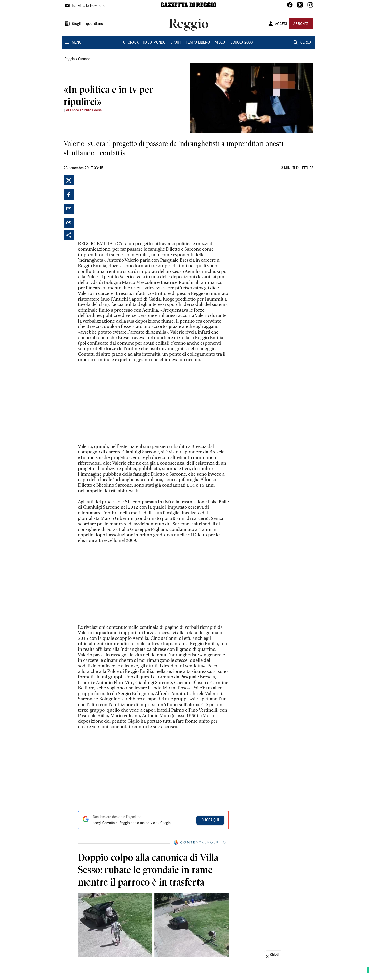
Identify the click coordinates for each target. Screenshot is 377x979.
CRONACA (131, 43)
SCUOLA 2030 (241, 43)
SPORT (175, 43)
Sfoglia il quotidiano (87, 24)
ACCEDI (281, 24)
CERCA (305, 43)
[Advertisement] (116, 207)
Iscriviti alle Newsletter (89, 6)
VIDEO (220, 43)
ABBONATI (301, 24)
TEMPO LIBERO (198, 43)
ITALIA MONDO (154, 43)
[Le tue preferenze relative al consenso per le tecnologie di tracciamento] (368, 970)
